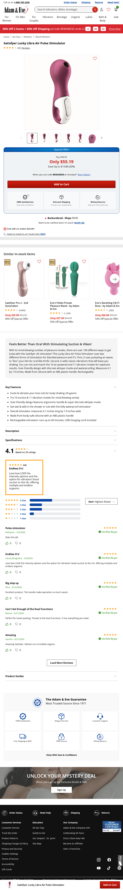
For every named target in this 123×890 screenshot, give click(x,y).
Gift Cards (7, 869)
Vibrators (48, 17)
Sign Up (61, 789)
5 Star (23, 500)
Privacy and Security (12, 848)
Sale (116, 17)
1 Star (23, 518)
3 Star (23, 509)
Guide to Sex (39, 833)
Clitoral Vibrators (42, 36)
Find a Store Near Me (74, 838)
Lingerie (75, 17)
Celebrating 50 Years (73, 833)
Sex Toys (16, 36)
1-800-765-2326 (22, 2)
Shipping (85, 2)
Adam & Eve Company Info (76, 827)
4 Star (23, 505)
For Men (20, 17)
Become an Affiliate (73, 843)
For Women (6, 18)
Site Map (37, 843)
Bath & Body (102, 18)
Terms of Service (10, 858)
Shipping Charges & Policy (15, 843)
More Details (84, 174)
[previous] (22, 137)
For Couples (34, 18)
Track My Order (9, 833)
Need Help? (113, 2)
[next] (100, 137)
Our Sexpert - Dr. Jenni (44, 838)
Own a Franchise (71, 848)
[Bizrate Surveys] (117, 830)
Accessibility (8, 864)
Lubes (89, 17)
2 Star (23, 514)
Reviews (26, 48)
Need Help (45, 812)
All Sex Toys (38, 827)
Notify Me (79, 222)
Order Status (70, 2)
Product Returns (10, 838)
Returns (99, 2)
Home (6, 36)
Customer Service (10, 827)
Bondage (62, 17)
